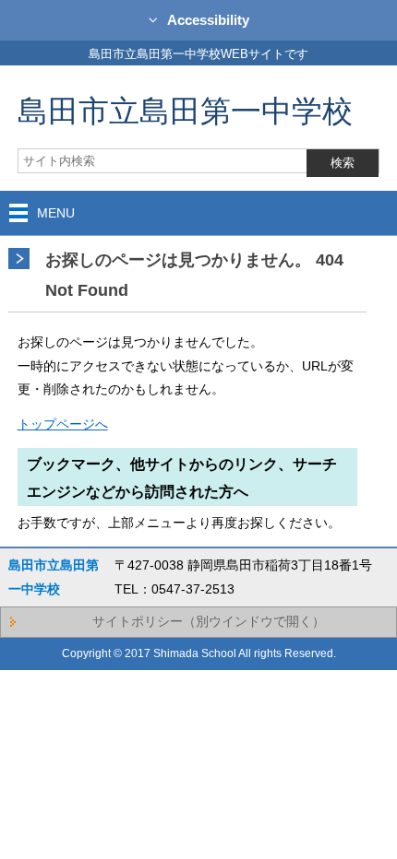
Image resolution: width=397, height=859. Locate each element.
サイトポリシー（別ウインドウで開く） (208, 621)
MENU (56, 213)
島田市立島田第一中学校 (185, 110)
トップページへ (63, 424)
